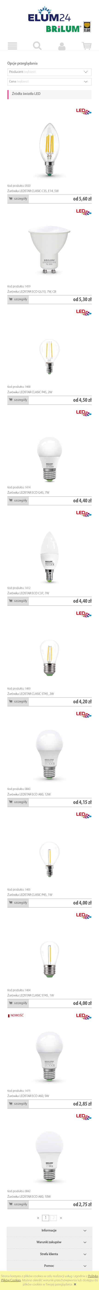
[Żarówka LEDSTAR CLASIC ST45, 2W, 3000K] (49, 648)
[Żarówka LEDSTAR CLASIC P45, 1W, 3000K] (49, 849)
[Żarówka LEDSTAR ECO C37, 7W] (49, 548)
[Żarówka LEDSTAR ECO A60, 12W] (49, 749)
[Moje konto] (62, 46)
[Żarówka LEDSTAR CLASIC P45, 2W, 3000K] (49, 346)
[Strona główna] (49, 13)
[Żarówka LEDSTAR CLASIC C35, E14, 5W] (49, 145)
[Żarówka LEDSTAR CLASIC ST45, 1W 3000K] (49, 950)
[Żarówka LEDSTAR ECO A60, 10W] (49, 1151)
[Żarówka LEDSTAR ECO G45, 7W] (49, 447)
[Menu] (12, 46)
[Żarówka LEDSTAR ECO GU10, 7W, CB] (49, 246)
